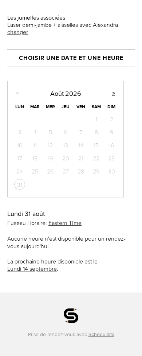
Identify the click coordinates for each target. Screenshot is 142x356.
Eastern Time (65, 223)
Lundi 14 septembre (32, 268)
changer (17, 32)
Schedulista (101, 334)
